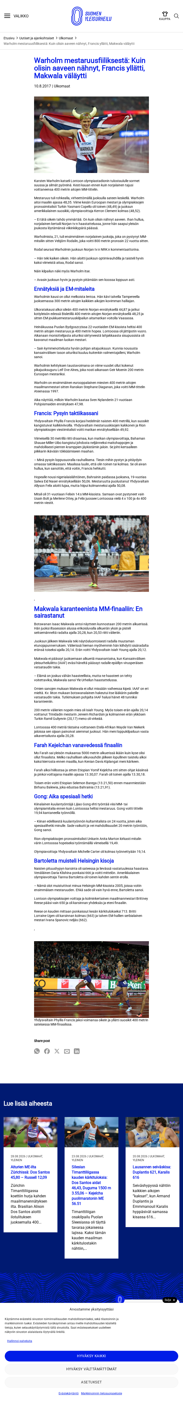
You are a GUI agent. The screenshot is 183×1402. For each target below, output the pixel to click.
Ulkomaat (66, 38)
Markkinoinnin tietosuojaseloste (101, 1393)
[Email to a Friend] (67, 1051)
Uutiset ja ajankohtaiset (36, 38)
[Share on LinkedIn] (77, 1051)
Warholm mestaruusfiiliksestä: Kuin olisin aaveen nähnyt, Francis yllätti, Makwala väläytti (69, 44)
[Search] (176, 16)
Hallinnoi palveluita (19, 1341)
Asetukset (91, 1382)
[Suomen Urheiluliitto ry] (91, 16)
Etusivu (9, 38)
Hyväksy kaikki (91, 1356)
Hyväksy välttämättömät (91, 1369)
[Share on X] (57, 1051)
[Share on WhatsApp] (37, 1051)
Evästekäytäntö (69, 1393)
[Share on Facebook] (47, 1051)
